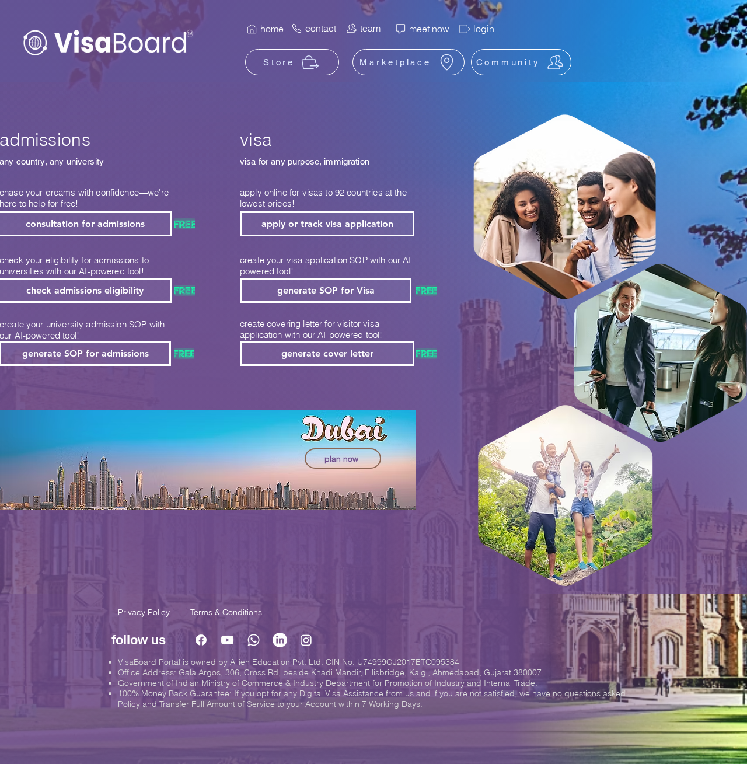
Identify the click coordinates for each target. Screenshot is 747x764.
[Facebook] (201, 640)
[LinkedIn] (280, 640)
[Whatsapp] (253, 640)
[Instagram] (306, 640)
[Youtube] (227, 640)
